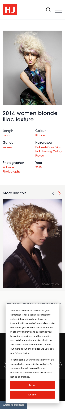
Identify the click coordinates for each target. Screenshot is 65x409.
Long (6, 135)
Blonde (40, 135)
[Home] (10, 9)
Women (8, 147)
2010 (38, 167)
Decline (32, 394)
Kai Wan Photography (11, 169)
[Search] (48, 10)
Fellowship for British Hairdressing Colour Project (48, 151)
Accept (33, 385)
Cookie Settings (13, 405)
